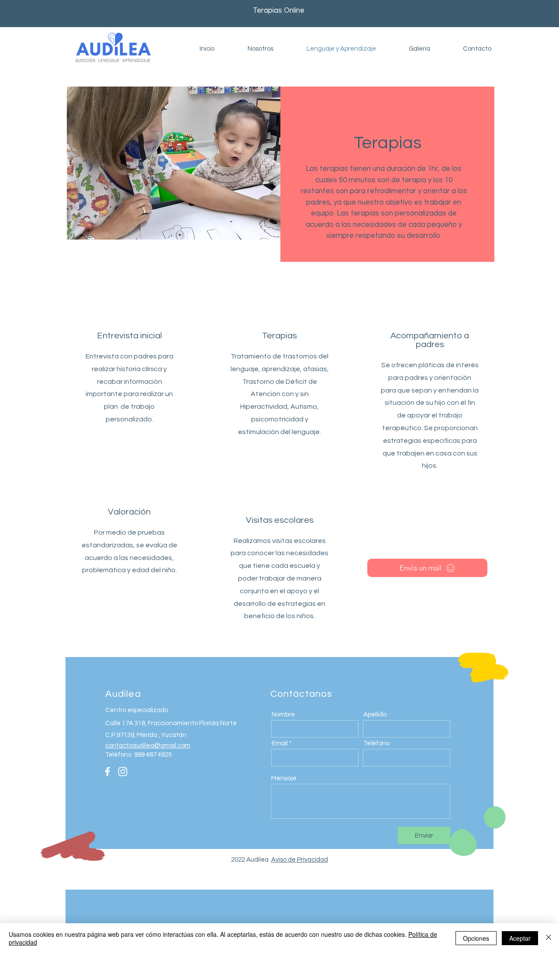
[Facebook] (107, 771)
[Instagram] (123, 771)
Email (280, 743)
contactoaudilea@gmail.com (147, 745)
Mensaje (284, 778)
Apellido (374, 714)
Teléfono (376, 743)
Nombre (283, 714)
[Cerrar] (548, 938)
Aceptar (520, 938)
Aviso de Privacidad (299, 859)
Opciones (476, 938)
